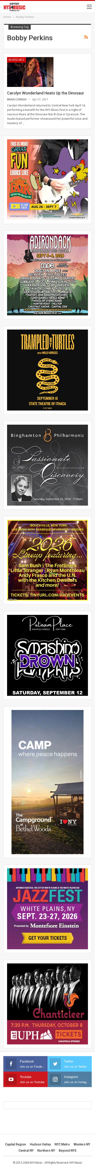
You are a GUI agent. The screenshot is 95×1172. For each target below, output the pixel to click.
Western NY (82, 1144)
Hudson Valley (40, 1144)
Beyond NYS (67, 1150)
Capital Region (15, 1144)
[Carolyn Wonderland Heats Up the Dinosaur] (30, 72)
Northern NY (46, 1150)
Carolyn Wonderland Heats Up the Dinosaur (45, 93)
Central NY (26, 1150)
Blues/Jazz (17, 59)
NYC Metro (62, 1144)
